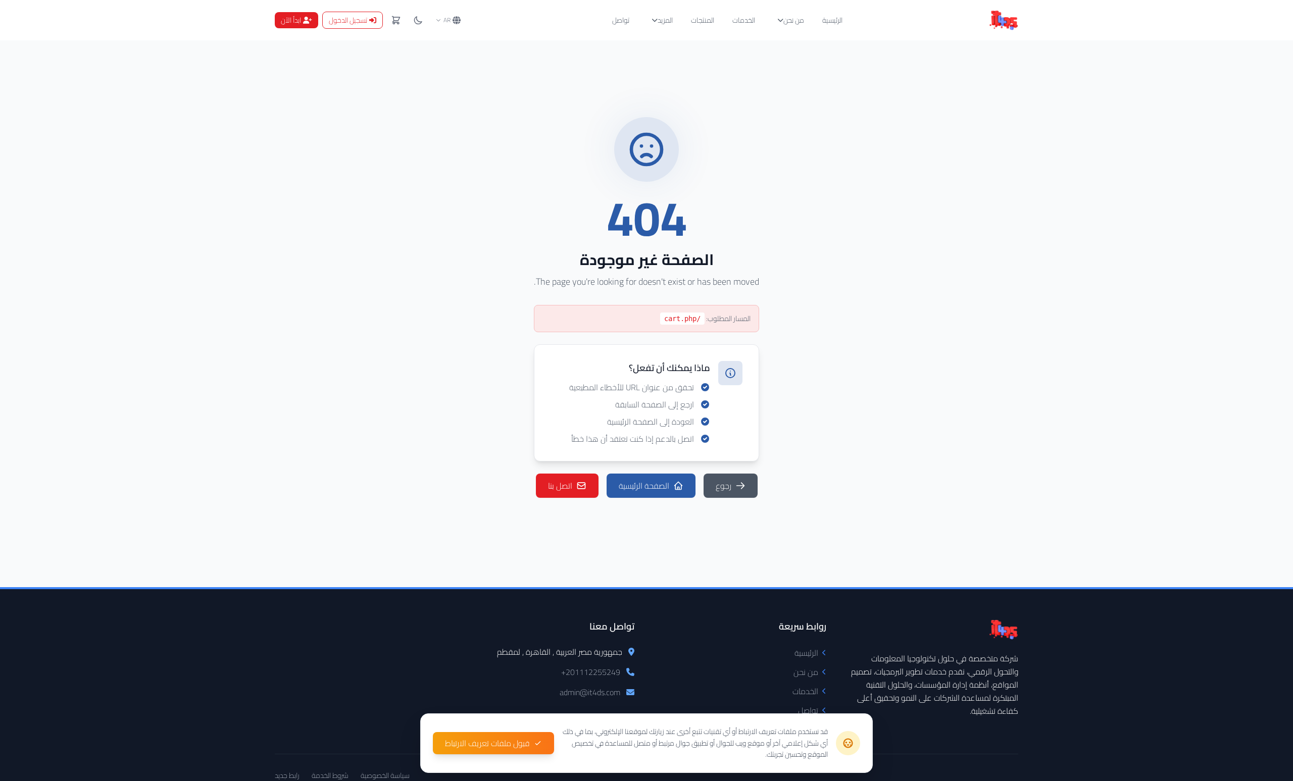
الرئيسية (832, 20)
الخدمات (743, 20)
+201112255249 (590, 672)
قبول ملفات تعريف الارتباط (487, 743)
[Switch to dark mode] (418, 20)
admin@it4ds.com (590, 692)
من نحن (793, 20)
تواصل (620, 20)
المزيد (665, 20)
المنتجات (702, 20)
